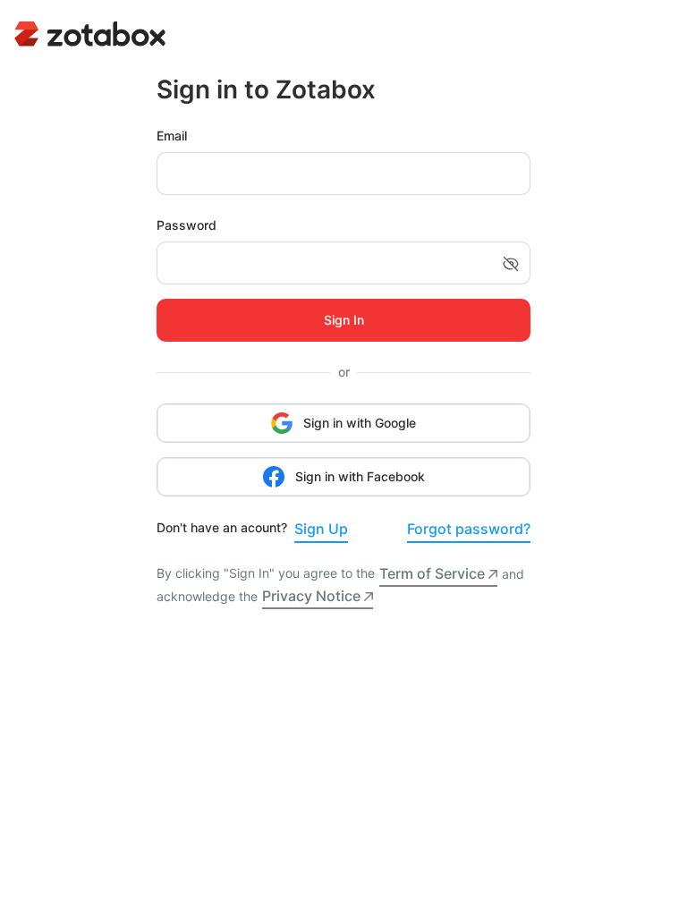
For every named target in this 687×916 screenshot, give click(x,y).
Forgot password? (468, 529)
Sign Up (321, 529)
